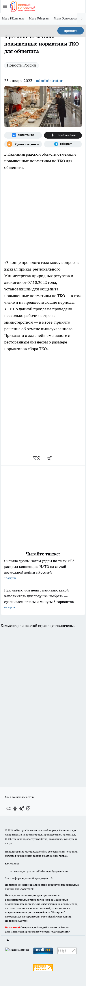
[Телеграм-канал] (63, 144)
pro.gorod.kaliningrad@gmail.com (47, 871)
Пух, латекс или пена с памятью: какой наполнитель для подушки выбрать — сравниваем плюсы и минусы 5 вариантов (39, 598)
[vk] (37, 458)
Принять (70, 31)
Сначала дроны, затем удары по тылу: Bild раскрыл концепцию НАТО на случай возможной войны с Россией (39, 569)
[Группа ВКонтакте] (23, 135)
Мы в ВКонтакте (13, 18)
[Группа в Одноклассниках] (23, 144)
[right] (81, 19)
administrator (49, 80)
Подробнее (12, 920)
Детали (23, 920)
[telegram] (50, 458)
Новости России (21, 65)
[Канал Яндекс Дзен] (63, 135)
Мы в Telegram (39, 18)
